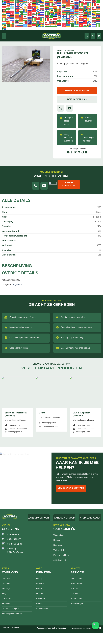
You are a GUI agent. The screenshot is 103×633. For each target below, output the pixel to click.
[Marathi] (81, 7)
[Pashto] (4, 10)
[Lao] (34, 7)
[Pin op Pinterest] (83, 152)
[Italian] (94, 4)
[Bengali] (38, 1)
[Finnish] (12, 4)
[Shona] (51, 10)
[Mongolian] (85, 7)
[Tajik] (94, 10)
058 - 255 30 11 (14, 539)
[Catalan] (51, 1)
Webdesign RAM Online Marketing (51, 628)
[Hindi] (64, 4)
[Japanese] (98, 4)
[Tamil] (98, 10)
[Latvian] (42, 7)
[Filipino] (8, 4)
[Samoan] (34, 10)
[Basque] (30, 1)
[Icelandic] (76, 4)
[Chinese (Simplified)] (64, 1)
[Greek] (38, 4)
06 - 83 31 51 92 (14, 544)
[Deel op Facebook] (72, 152)
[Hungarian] (72, 4)
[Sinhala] (59, 10)
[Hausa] (51, 4)
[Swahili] (85, 10)
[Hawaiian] (55, 4)
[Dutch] (89, 1)
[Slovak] (64, 10)
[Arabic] (17, 1)
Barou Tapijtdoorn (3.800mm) (81, 414)
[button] (4, 36)
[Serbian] (42, 10)
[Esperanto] (98, 1)
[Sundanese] (81, 10)
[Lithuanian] (47, 7)
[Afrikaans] (4, 1)
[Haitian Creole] (47, 4)
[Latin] (38, 7)
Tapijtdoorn (69, 50)
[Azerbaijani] (25, 1)
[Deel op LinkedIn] (86, 152)
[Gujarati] (42, 4)
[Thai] (8, 13)
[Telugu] (4, 13)
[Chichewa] (59, 1)
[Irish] (89, 4)
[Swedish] (89, 10)
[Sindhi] (55, 10)
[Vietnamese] (30, 13)
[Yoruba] (47, 13)
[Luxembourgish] (51, 7)
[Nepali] (94, 7)
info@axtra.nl (13, 534)
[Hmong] (68, 4)
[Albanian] (8, 1)
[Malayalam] (68, 7)
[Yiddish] (42, 13)
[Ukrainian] (17, 13)
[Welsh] (34, 13)
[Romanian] (25, 10)
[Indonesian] (85, 4)
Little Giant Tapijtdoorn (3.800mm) (16, 414)
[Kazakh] (12, 7)
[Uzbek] (25, 13)
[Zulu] (51, 13)
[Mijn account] (93, 36)
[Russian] (30, 10)
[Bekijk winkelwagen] (99, 36)
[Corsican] (72, 1)
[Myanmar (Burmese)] (89, 7)
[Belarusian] (34, 1)
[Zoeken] (87, 36)
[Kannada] (8, 7)
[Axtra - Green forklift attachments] (51, 35)
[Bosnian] (42, 1)
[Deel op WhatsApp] (68, 152)
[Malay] (64, 7)
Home (59, 50)
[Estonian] (4, 4)
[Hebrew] (59, 4)
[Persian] (8, 10)
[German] (34, 4)
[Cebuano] (55, 1)
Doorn (42, 413)
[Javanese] (4, 7)
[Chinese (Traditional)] (68, 1)
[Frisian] (21, 4)
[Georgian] (30, 4)
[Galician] (25, 4)
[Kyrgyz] (30, 7)
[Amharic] (12, 1)
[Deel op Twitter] (75, 152)
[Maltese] (72, 7)
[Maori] (76, 7)
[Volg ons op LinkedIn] (100, 628)
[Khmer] (17, 7)
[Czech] (81, 1)
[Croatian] (76, 1)
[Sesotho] (47, 10)
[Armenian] (21, 1)
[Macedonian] (55, 7)
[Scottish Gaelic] (38, 10)
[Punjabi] (21, 10)
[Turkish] (12, 13)
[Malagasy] (59, 7)
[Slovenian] (68, 10)
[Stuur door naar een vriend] (79, 152)
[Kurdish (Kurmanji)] (25, 7)
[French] (17, 4)
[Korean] (21, 7)
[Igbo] (81, 4)
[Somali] (72, 10)
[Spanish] (76, 10)
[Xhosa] (38, 13)
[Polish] (12, 10)
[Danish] (85, 1)
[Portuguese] (17, 10)
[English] (94, 1)
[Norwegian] (98, 7)
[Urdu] (21, 13)
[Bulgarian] (47, 1)
